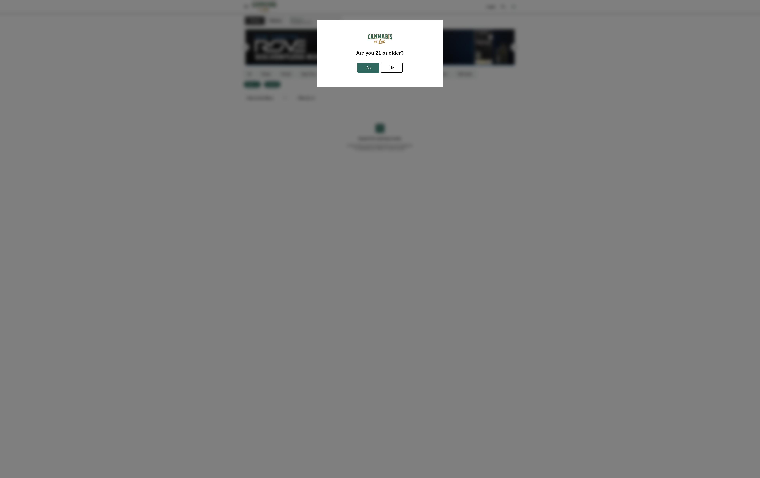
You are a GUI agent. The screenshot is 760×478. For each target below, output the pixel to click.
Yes (368, 67)
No (392, 67)
